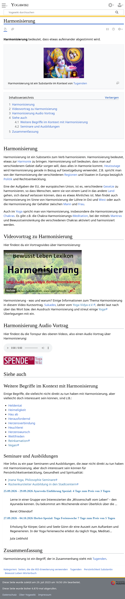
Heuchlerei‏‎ (15, 427)
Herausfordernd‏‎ (19, 419)
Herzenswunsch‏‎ (19, 432)
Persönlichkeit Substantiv (98, 569)
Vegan (12, 445)
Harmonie (24, 161)
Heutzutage (112, 166)
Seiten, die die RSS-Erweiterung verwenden (43, 569)
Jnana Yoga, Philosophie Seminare (31, 480)
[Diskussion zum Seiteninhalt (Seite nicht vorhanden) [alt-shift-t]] (12, 29)
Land (111, 191)
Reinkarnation (18, 441)
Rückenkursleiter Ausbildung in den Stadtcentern (42, 484)
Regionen (70, 175)
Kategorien (10, 569)
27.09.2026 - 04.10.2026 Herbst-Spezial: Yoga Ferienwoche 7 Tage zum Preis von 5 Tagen (59, 518)
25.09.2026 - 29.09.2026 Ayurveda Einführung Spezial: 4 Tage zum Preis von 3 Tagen (57, 491)
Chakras (9, 216)
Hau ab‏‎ (13, 414)
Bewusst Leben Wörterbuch (20, 573)
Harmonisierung (15, 253)
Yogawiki (19, 4)
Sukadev (50, 305)
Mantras (116, 216)
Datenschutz (9, 594)
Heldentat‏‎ (15, 405)
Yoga (19, 211)
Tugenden (80, 83)
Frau (81, 204)
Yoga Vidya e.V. (83, 305)
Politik (8, 179)
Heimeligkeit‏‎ (17, 410)
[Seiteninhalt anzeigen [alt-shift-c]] (5, 29)
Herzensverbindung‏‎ (21, 423)
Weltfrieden (16, 436)
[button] (43, 272)
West (102, 200)
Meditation (80, 216)
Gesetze (108, 186)
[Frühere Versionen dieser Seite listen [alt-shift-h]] (113, 29)
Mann (67, 204)
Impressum (44, 594)
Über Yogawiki (27, 594)
